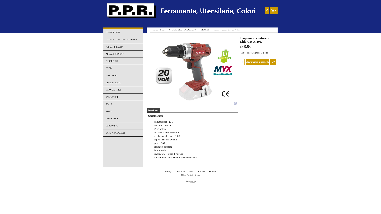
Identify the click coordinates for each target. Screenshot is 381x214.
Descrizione (153, 110)
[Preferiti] (273, 62)
